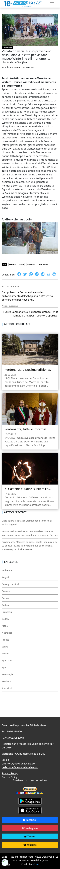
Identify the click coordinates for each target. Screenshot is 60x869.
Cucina (5, 598)
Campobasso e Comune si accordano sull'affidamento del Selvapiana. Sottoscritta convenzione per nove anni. (27, 296)
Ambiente (7, 570)
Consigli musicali (10, 584)
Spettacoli (7, 660)
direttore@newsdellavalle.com (19, 763)
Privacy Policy (10, 773)
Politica (5, 639)
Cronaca (6, 591)
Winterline (31, 264)
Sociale (5, 653)
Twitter (31, 836)
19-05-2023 (19, 67)
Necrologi (7, 632)
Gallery (5, 618)
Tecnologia (7, 674)
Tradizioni (7, 47)
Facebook (31, 820)
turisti (21, 264)
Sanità (5, 646)
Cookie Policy (9, 777)
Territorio (6, 681)
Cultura (6, 605)
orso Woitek (43, 264)
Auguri (5, 577)
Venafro (12, 264)
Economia (7, 611)
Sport (4, 667)
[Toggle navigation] (52, 4)
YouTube (31, 844)
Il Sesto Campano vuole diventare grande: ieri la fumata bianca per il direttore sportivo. (30, 313)
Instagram (31, 828)
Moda (5, 625)
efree (35, 864)
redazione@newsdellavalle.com (20, 767)
